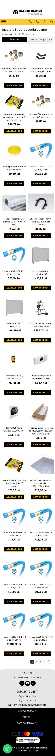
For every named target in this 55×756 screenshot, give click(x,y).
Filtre (16, 39)
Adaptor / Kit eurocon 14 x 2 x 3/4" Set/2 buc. (40, 116)
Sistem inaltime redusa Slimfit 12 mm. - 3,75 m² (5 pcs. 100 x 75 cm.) (14, 117)
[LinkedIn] (33, 683)
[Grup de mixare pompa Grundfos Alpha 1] (41, 308)
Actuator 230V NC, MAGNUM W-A (14, 377)
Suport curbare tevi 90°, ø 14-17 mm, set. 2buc (41, 70)
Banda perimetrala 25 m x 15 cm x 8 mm (14, 168)
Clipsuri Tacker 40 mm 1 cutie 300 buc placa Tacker (41, 221)
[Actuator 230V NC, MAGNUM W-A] (14, 360)
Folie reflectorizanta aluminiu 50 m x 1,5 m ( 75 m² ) (14, 221)
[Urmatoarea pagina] (49, 662)
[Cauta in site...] (51, 22)
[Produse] (4, 22)
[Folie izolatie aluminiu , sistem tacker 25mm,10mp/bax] (41, 464)
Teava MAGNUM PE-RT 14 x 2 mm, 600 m (14, 638)
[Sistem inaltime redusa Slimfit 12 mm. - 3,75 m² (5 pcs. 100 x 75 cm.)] (14, 102)
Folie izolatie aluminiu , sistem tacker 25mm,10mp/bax (40, 483)
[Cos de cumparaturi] (45, 22)
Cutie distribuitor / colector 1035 (14, 325)
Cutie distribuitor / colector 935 (40, 273)
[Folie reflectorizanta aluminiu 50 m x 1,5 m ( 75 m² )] (14, 203)
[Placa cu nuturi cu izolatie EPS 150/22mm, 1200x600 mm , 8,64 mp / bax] (41, 412)
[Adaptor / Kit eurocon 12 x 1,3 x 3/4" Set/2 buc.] (14, 56)
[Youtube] (27, 683)
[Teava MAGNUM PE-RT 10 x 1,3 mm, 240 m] (41, 517)
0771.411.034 (29, 696)
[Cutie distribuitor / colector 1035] (14, 308)
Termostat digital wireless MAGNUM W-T (14, 429)
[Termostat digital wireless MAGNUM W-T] (14, 412)
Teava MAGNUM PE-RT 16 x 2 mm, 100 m (41, 638)
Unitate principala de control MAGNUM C (41, 377)
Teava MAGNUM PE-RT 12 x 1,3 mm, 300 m (41, 168)
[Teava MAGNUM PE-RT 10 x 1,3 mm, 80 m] (14, 517)
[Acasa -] (27, 12)
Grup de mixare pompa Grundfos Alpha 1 (41, 325)
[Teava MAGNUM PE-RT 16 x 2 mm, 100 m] (41, 621)
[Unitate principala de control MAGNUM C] (41, 360)
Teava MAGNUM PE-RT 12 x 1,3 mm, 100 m (14, 273)
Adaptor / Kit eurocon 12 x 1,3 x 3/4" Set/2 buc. (14, 70)
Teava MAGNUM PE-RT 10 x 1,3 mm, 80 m (14, 534)
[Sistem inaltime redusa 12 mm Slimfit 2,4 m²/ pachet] (14, 464)
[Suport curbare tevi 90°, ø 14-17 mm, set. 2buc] (41, 56)
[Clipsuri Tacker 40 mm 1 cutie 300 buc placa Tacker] (41, 203)
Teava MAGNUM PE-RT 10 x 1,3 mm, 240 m (41, 534)
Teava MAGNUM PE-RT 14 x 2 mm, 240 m (41, 586)
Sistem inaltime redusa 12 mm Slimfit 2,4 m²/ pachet (14, 483)
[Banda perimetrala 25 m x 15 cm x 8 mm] (14, 151)
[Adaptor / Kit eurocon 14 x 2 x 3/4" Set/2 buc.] (41, 102)
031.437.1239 (29, 700)
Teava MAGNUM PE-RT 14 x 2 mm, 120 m (14, 586)
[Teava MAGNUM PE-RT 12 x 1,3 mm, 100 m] (14, 255)
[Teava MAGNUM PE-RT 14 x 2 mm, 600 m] (14, 621)
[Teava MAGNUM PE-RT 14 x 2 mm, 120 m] (14, 569)
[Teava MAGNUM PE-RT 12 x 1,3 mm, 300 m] (41, 151)
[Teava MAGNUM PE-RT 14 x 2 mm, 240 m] (41, 569)
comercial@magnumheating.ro (29, 704)
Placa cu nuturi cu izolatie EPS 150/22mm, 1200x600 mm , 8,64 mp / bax (41, 431)
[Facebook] (21, 683)
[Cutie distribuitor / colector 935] (41, 255)
